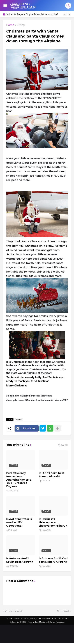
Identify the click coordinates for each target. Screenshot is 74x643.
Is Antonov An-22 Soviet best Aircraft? (19, 560)
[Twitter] (43, 428)
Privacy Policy (30, 618)
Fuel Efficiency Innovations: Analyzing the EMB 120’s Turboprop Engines (18, 479)
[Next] (69, 14)
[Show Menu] (5, 6)
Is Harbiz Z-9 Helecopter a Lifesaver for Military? (53, 522)
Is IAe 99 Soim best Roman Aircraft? (51, 474)
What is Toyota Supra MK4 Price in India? (32, 14)
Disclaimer (63, 618)
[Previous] (65, 14)
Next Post (63, 611)
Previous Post (13, 611)
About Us (18, 618)
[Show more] (57, 428)
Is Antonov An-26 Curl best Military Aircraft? (53, 560)
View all (63, 445)
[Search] (68, 6)
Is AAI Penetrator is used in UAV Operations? (19, 522)
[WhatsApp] (50, 428)
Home (10, 25)
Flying (21, 25)
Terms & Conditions (47, 618)
